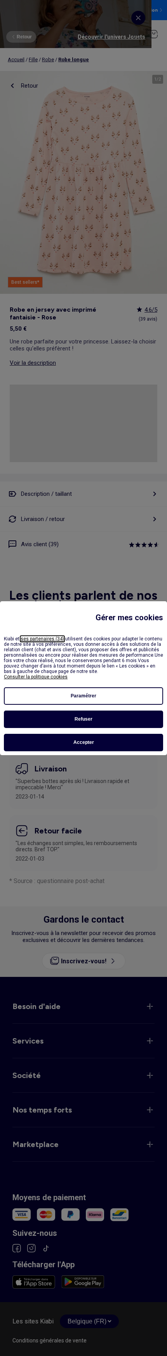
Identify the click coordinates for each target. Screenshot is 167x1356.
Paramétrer (83, 696)
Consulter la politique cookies (36, 677)
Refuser (83, 719)
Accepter (83, 742)
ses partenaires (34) (42, 639)
